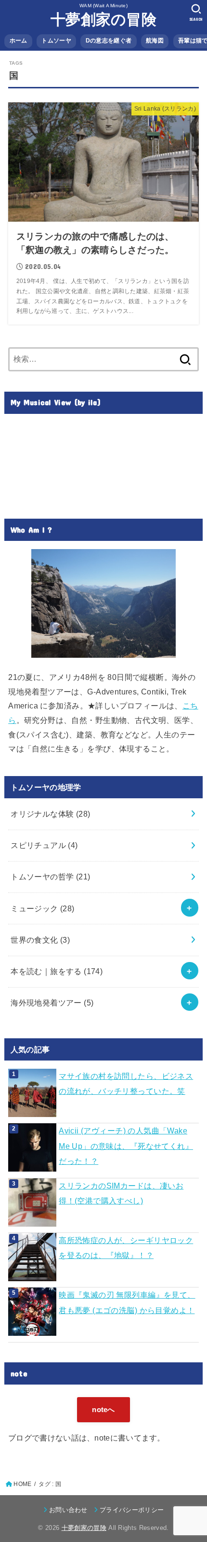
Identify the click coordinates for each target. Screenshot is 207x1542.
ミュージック (43, 908)
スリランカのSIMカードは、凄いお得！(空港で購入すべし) (121, 1193)
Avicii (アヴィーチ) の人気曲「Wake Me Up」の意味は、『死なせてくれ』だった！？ (126, 1145)
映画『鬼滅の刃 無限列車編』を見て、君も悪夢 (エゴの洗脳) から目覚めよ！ (127, 1302)
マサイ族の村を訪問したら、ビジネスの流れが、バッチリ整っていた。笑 (126, 1083)
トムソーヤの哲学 (50, 876)
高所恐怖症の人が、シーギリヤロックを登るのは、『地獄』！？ (126, 1247)
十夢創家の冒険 (103, 19)
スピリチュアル (44, 845)
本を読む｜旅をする (57, 971)
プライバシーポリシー (132, 1510)
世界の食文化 (40, 939)
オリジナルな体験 (50, 813)
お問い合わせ (68, 1510)
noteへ (103, 1410)
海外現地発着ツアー (52, 1002)
